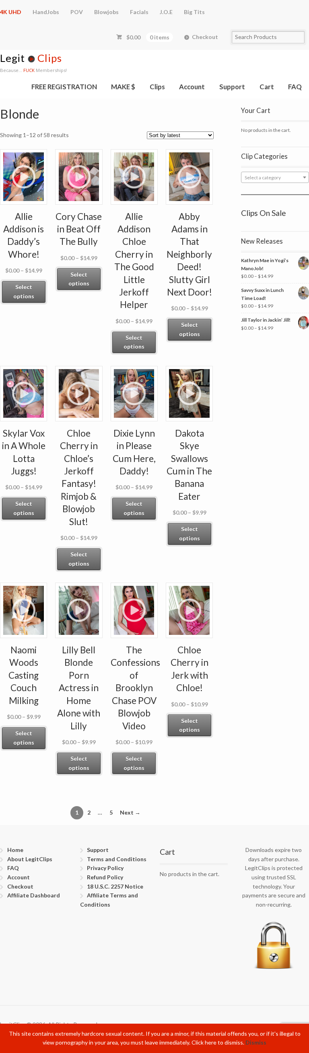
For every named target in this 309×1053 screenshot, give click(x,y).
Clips (157, 86)
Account (192, 86)
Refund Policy (105, 877)
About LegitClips (29, 859)
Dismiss (255, 1042)
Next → (130, 812)
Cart (267, 86)
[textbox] (275, 177)
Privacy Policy (105, 867)
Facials (139, 11)
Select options (23, 291)
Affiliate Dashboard (33, 895)
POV (76, 11)
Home (15, 849)
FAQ (295, 86)
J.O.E (166, 11)
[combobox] (275, 177)
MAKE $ (123, 86)
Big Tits (194, 11)
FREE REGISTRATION (64, 86)
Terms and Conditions (116, 859)
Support (232, 86)
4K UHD (10, 11)
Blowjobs (106, 11)
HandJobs (46, 11)
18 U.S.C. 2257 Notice (115, 886)
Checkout (205, 36)
